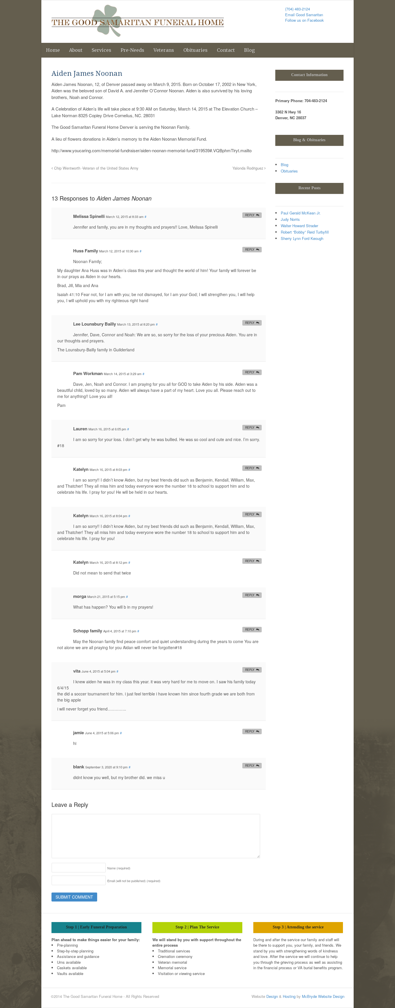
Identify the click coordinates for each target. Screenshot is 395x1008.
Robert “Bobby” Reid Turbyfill (305, 232)
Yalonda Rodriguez (248, 168)
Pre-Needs (132, 50)
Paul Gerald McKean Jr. (301, 213)
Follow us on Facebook (304, 20)
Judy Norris (290, 219)
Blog (249, 50)
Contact (226, 50)
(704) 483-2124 (297, 9)
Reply (249, 215)
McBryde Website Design (323, 996)
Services (101, 50)
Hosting (289, 996)
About (75, 50)
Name (118, 868)
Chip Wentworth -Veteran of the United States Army (95, 168)
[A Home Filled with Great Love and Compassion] (137, 34)
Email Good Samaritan (304, 14)
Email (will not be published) (133, 880)
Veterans (164, 50)
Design (272, 996)
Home (53, 50)
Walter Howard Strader (299, 225)
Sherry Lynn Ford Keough (302, 238)
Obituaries (195, 50)
